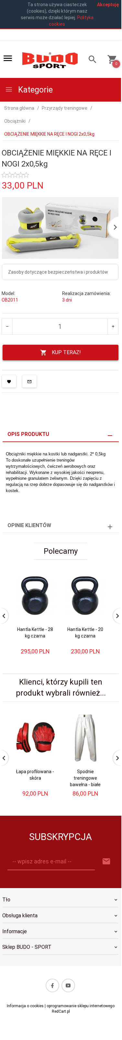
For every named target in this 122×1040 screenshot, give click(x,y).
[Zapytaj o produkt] (29, 381)
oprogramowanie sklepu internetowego (81, 1006)
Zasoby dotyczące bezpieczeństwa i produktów (58, 272)
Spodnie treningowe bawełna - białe (85, 778)
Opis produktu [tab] (28, 434)
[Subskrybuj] (106, 861)
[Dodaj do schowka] (9, 381)
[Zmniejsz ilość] (7, 326)
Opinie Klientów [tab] (29, 525)
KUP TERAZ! (66, 352)
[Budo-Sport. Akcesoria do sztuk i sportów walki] (50, 59)
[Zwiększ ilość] (112, 326)
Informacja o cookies (25, 1006)
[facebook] (52, 985)
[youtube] (68, 985)
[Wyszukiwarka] (90, 60)
